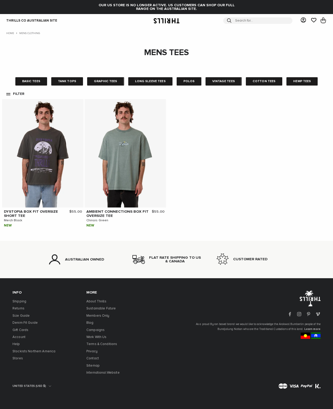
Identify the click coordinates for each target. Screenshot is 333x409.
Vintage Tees (223, 81)
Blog (90, 322)
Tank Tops (67, 81)
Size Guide (21, 315)
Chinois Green (97, 220)
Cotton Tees (264, 81)
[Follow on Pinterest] (308, 314)
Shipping (19, 301)
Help (16, 344)
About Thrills (96, 301)
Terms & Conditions (101, 344)
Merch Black (13, 220)
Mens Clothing (29, 33)
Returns (18, 308)
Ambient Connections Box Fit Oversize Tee (117, 214)
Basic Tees (31, 81)
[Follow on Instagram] (299, 314)
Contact (92, 358)
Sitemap (93, 365)
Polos (189, 81)
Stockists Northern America (33, 351)
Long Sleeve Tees (150, 81)
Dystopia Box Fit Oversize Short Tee (31, 214)
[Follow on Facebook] (289, 314)
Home (10, 33)
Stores (17, 358)
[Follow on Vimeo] (318, 314)
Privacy (92, 351)
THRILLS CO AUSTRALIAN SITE (31, 20)
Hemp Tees (302, 81)
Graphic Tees (105, 81)
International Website (103, 372)
